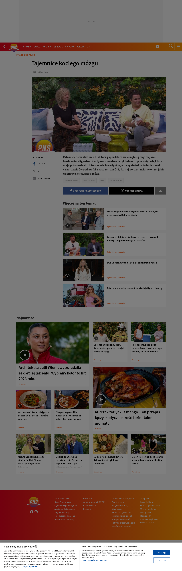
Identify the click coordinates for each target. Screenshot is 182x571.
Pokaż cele (161, 560)
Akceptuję (162, 552)
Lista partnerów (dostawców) (94, 560)
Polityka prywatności (30, 566)
